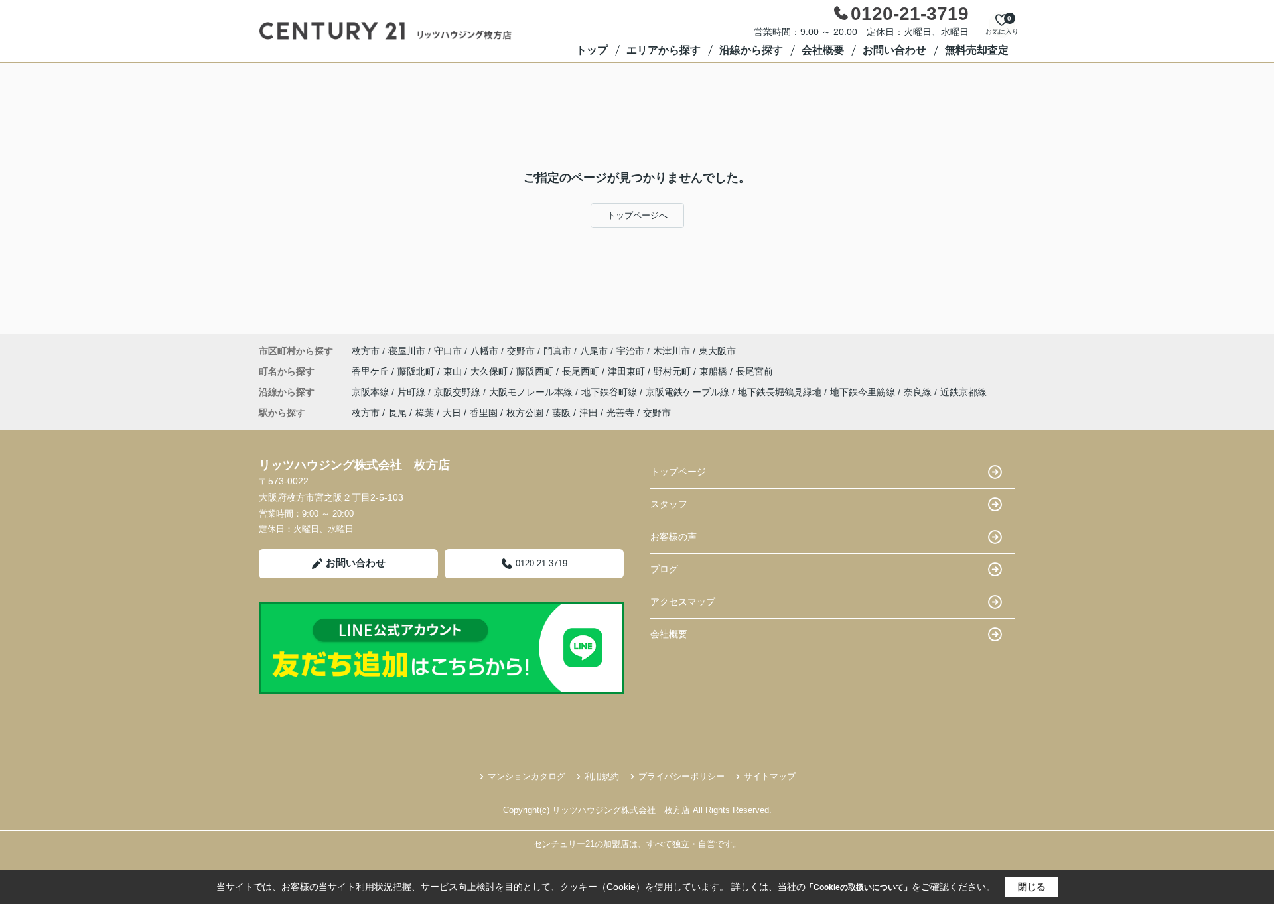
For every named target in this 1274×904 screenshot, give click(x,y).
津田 (588, 412)
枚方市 (366, 351)
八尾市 (594, 351)
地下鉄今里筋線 (864, 392)
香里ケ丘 (371, 371)
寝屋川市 (406, 351)
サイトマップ (770, 776)
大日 (452, 412)
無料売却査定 (977, 50)
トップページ (678, 471)
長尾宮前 (754, 371)
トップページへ (637, 215)
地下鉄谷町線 (610, 392)
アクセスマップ (682, 601)
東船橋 (714, 371)
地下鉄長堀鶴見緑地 (781, 392)
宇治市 (630, 351)
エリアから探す (663, 50)
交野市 (521, 351)
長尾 (397, 412)
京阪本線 (371, 392)
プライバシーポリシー (681, 776)
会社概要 (823, 50)
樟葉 (424, 412)
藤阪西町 (536, 371)
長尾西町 (582, 371)
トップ (592, 50)
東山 (453, 371)
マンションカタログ (526, 776)
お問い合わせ (894, 50)
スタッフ (668, 504)
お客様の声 (673, 536)
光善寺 (620, 412)
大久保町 (490, 371)
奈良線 (919, 392)
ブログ (664, 569)
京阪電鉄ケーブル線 (689, 392)
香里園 (484, 412)
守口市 (448, 351)
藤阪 (561, 412)
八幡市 (484, 351)
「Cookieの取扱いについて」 (859, 887)
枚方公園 (524, 412)
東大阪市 (717, 351)
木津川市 (671, 351)
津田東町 (628, 371)
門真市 (557, 351)
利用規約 (602, 776)
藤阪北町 (417, 371)
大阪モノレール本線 (532, 392)
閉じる (1032, 886)
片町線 (412, 392)
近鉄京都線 (963, 392)
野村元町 (673, 371)
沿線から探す (751, 50)
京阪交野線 (458, 392)
